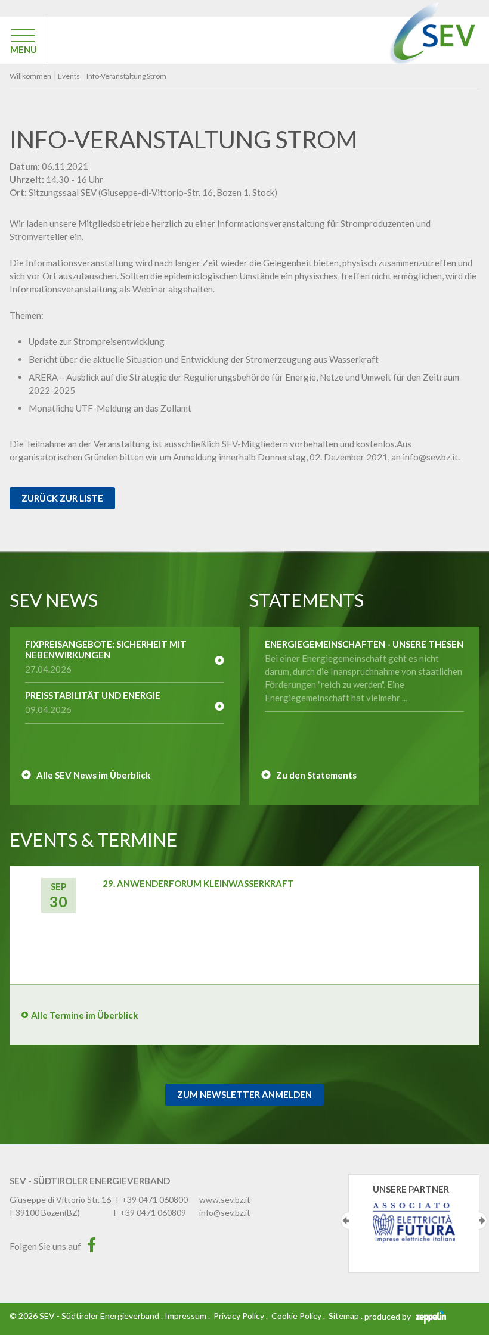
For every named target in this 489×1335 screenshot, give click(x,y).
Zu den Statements (316, 775)
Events (69, 76)
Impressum (185, 1316)
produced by (388, 1316)
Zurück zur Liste (62, 498)
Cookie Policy (296, 1316)
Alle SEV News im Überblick (93, 775)
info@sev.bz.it (224, 1213)
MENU (23, 49)
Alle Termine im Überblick (84, 1015)
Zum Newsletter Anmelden (244, 1094)
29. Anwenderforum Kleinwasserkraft (198, 883)
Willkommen (30, 76)
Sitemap (344, 1316)
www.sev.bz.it (224, 1199)
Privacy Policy (238, 1316)
